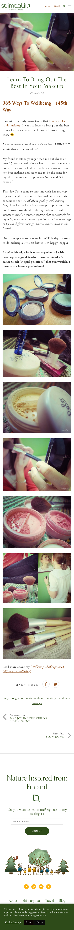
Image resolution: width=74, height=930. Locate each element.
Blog (62, 901)
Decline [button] (39, 922)
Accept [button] (28, 922)
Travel (49, 901)
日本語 (57, 6)
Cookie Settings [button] (13, 922)
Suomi (47, 6)
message (37, 703)
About (13, 901)
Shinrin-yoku (31, 901)
